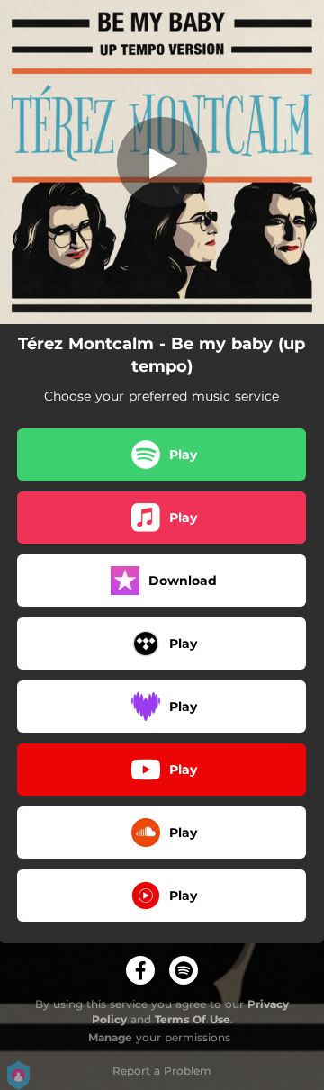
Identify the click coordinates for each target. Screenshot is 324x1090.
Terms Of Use (192, 1019)
